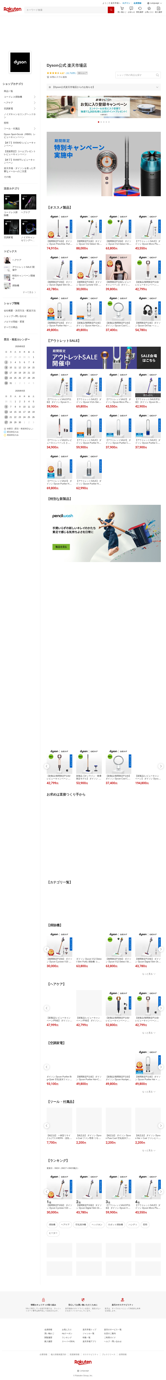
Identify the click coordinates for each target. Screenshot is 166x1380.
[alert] (104, 95)
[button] (154, 11)
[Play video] (104, 239)
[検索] (111, 18)
